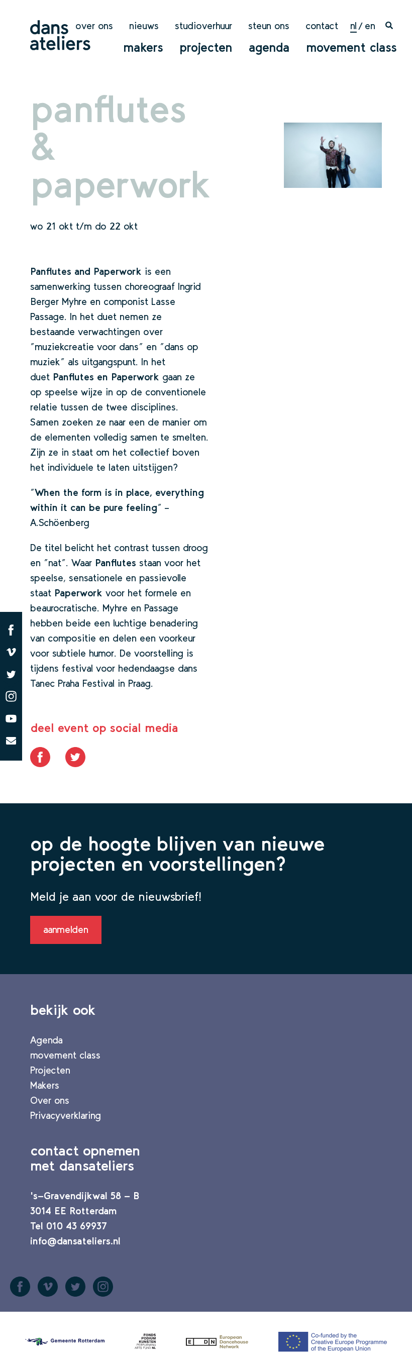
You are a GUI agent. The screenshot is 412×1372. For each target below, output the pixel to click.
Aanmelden (65, 929)
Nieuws (144, 26)
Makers (143, 47)
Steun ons (268, 26)
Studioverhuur (203, 26)
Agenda (269, 47)
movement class (351, 47)
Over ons (94, 26)
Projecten (206, 47)
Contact (321, 26)
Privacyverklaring (65, 1115)
